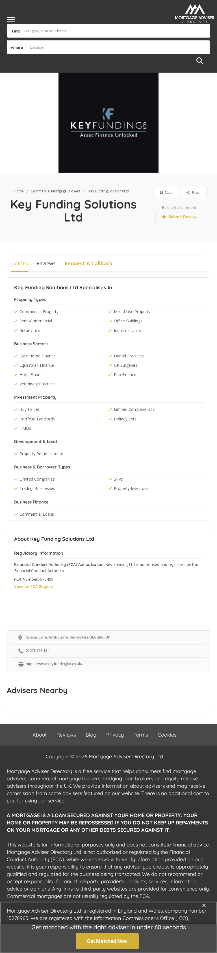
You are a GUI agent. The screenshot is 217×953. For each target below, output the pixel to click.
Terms (141, 734)
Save (168, 192)
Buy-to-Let (29, 409)
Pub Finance (125, 374)
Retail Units (29, 330)
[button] (204, 905)
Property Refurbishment (41, 453)
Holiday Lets (125, 419)
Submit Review (182, 216)
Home (19, 191)
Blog (91, 734)
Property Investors (131, 488)
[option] (108, 123)
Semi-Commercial (35, 321)
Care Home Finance (37, 356)
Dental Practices (129, 356)
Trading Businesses (37, 488)
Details (19, 263)
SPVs (118, 479)
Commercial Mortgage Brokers (55, 191)
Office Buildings (128, 321)
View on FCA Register (34, 586)
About (39, 734)
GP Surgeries (125, 365)
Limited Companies (37, 479)
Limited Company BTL (134, 409)
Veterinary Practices (37, 384)
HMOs (25, 428)
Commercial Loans (36, 514)
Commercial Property (38, 311)
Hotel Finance (32, 374)
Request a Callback (88, 263)
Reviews (46, 263)
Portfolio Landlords (37, 419)
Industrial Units (127, 330)
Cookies (167, 734)
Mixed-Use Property (132, 311)
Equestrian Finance (36, 365)
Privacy (115, 734)
